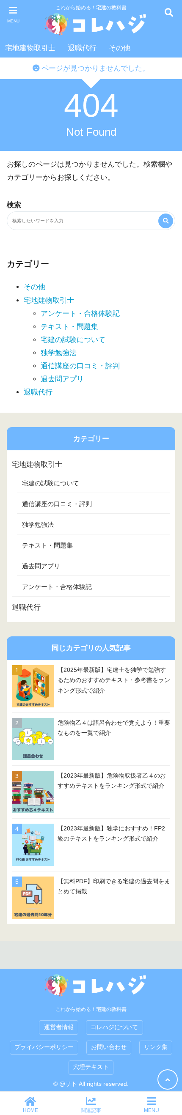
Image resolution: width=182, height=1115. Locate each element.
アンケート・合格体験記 (80, 314)
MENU (151, 1110)
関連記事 (91, 1110)
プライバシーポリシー (44, 1047)
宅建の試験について (73, 340)
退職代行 (82, 48)
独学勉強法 (59, 353)
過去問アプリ (62, 379)
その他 (119, 48)
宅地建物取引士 (30, 48)
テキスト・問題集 (69, 327)
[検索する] (165, 221)
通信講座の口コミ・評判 (80, 366)
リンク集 (156, 1047)
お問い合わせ (109, 1047)
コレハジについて (114, 1027)
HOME (30, 1110)
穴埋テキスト (91, 1067)
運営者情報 (59, 1027)
